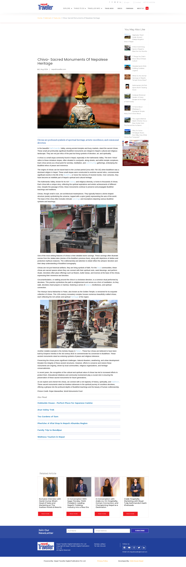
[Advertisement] (78, 42)
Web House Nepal (136, 561)
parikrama (129, 8)
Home (39, 18)
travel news (109, 8)
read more (45, 514)
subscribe (140, 531)
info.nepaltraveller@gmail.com (137, 552)
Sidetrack (48, 18)
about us (140, 8)
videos (119, 8)
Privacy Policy (102, 561)
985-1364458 (101, 546)
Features (57, 18)
